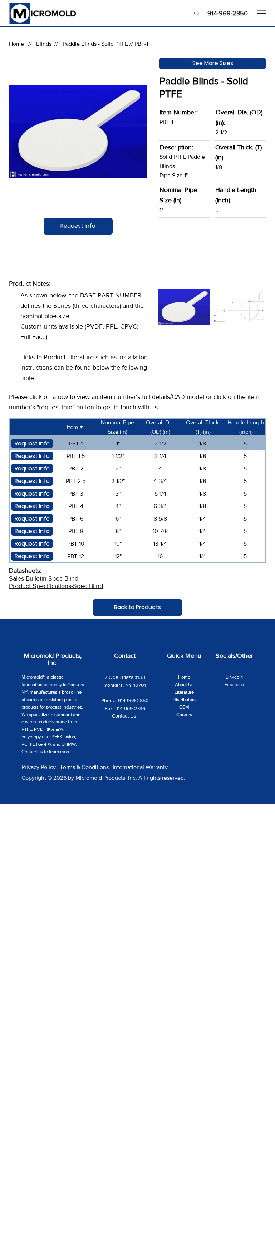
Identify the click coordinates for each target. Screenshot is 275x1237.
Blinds (43, 44)
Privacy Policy (38, 767)
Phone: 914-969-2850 (125, 700)
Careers (184, 714)
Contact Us (125, 716)
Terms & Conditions (84, 767)
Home (16, 44)
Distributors (184, 699)
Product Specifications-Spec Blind (56, 586)
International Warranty (140, 767)
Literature (184, 692)
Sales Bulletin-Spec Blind (43, 578)
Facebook (234, 684)
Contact (29, 751)
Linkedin (234, 677)
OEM (184, 707)
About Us (184, 684)
